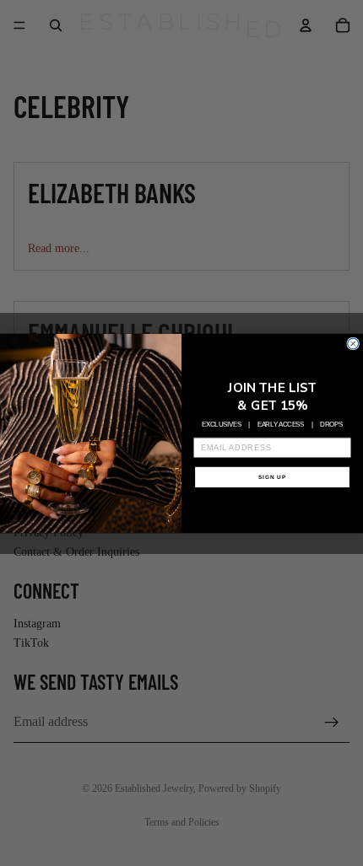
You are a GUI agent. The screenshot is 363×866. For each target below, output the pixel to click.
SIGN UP (272, 477)
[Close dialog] (353, 343)
